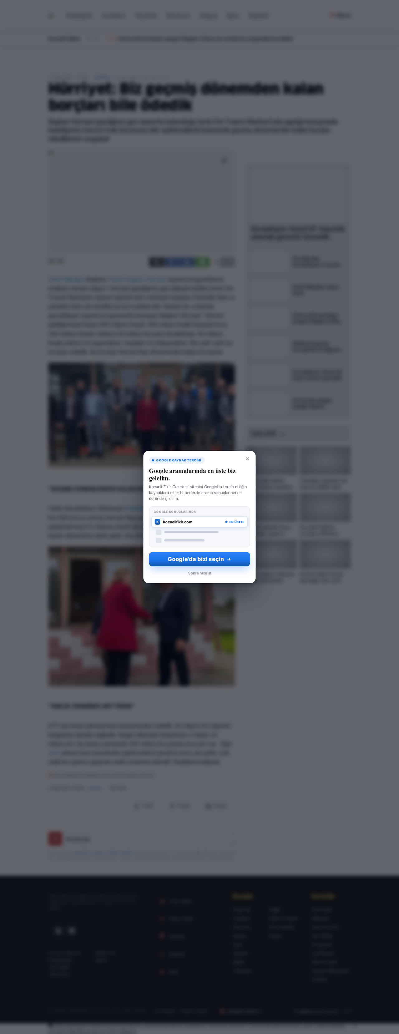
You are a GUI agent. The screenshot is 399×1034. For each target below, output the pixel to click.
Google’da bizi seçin (196, 559)
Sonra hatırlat (199, 573)
